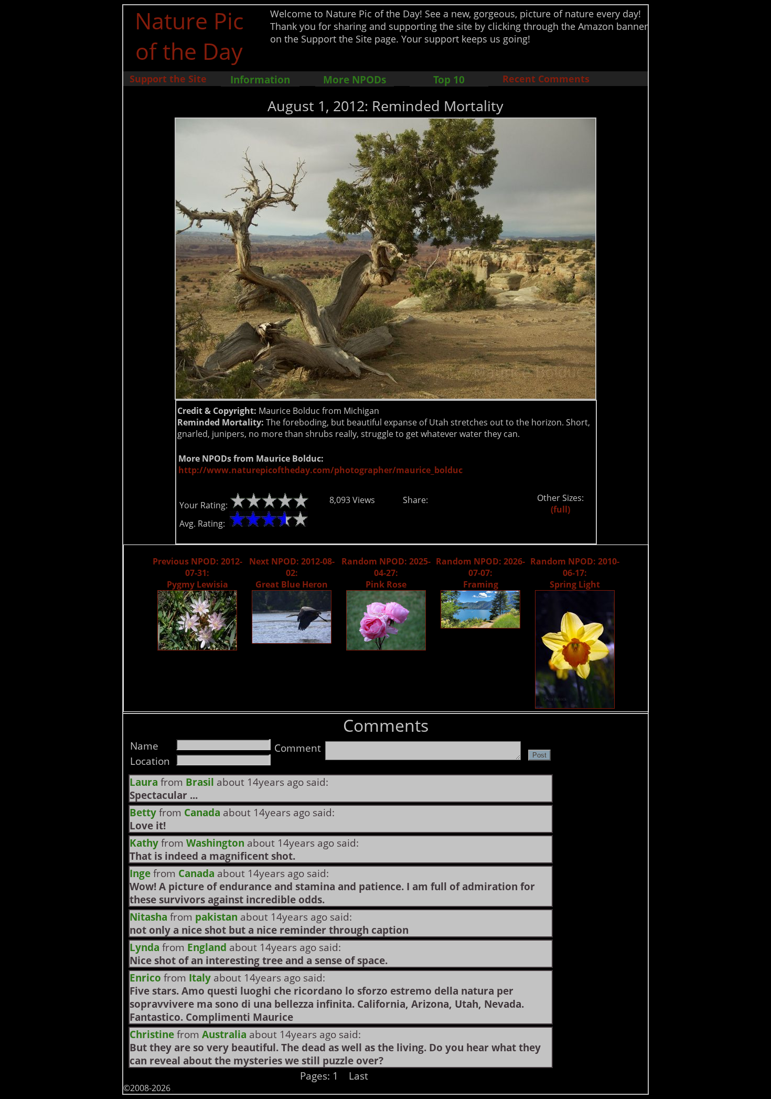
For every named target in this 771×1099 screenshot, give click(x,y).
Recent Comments (546, 78)
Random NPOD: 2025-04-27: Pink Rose (386, 573)
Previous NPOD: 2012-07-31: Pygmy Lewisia (197, 573)
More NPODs (354, 79)
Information (260, 79)
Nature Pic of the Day (189, 35)
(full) (560, 509)
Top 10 (449, 79)
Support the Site (168, 78)
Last (358, 1075)
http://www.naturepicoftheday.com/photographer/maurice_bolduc (320, 470)
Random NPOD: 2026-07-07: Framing (480, 573)
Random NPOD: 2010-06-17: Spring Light (574, 573)
